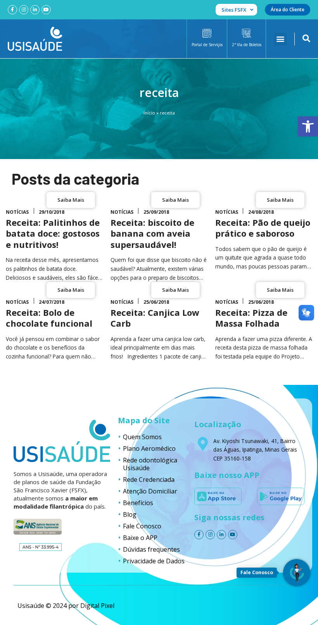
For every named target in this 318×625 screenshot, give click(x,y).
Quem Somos (142, 437)
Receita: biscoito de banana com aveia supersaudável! (152, 233)
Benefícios (138, 503)
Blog (130, 514)
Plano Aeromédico (149, 448)
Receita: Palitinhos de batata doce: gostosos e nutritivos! (53, 233)
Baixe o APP (140, 538)
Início (149, 113)
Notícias (17, 212)
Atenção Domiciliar (150, 491)
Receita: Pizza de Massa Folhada (251, 317)
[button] (308, 126)
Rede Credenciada (149, 479)
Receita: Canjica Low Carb (155, 317)
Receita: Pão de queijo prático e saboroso (262, 227)
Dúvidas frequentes (151, 549)
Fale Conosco (142, 526)
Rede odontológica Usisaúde (150, 464)
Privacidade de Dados (154, 561)
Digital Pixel (97, 605)
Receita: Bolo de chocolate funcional (49, 317)
